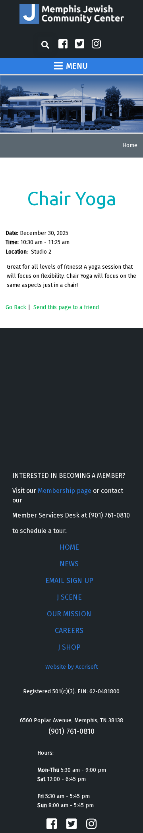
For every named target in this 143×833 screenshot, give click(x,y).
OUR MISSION (69, 614)
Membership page (64, 490)
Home (130, 145)
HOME (69, 547)
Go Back (16, 307)
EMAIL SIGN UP (69, 580)
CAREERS (69, 630)
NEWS (69, 564)
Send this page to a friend (66, 307)
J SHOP (69, 647)
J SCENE (69, 597)
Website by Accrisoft (71, 667)
